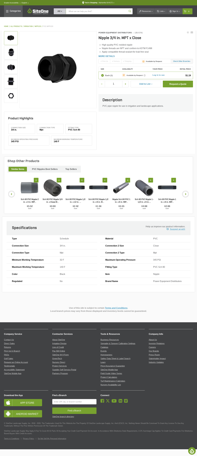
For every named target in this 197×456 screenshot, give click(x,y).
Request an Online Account (16, 362)
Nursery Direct (58, 362)
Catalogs (104, 347)
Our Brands (154, 351)
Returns (7, 347)
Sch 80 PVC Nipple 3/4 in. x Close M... (53, 200)
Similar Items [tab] (17, 169)
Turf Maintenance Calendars (113, 381)
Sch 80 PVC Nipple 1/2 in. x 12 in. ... (76, 200)
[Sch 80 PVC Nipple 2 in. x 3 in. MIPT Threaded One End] (30, 188)
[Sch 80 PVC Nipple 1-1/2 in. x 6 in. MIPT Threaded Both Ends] (144, 188)
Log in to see (159, 75)
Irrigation (28, 26)
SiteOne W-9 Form (60, 355)
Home (6, 26)
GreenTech (57, 358)
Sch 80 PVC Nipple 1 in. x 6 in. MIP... (167, 200)
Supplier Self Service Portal (64, 370)
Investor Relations (157, 343)
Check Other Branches (181, 61)
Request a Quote (177, 84)
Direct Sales (9, 343)
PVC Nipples (48, 26)
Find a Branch (59, 395)
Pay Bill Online (58, 351)
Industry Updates (156, 362)
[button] (25, 3)
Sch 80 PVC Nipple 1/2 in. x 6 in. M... (98, 200)
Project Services (59, 366)
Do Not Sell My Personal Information (52, 439)
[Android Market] (26, 413)
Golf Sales (8, 358)
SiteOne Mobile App (12, 373)
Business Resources (110, 340)
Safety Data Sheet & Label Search (115, 358)
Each (109, 75)
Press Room (154, 355)
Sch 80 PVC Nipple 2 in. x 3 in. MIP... (30, 200)
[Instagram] (126, 402)
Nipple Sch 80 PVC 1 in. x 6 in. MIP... (121, 200)
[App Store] (26, 402)
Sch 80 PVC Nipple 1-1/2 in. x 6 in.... (144, 200)
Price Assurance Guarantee (113, 366)
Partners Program (60, 373)
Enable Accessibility (11, 3)
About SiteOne (58, 340)
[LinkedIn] (121, 402)
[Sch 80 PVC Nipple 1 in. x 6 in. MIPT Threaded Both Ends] (167, 188)
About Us (153, 340)
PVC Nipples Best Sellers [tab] (45, 169)
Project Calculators (109, 377)
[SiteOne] (38, 14)
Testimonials (9, 366)
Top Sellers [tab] (71, 169)
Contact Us (9, 340)
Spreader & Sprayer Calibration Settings (118, 343)
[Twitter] (108, 402)
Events (104, 351)
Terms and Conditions (116, 308)
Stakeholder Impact (157, 358)
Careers (152, 347)
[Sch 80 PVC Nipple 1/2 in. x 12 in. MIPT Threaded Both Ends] (75, 188)
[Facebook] (103, 402)
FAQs (6, 355)
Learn (103, 362)
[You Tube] (114, 402)
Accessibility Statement (14, 370)
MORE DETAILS (106, 56)
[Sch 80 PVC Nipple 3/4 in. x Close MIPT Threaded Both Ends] (52, 188)
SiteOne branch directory (63, 417)
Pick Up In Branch (12, 351)
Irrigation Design (59, 343)
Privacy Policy (28, 439)
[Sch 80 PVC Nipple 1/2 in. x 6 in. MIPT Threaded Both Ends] (98, 188)
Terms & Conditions (11, 439)
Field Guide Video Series (111, 373)
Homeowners (106, 355)
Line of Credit (58, 347)
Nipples (38, 26)
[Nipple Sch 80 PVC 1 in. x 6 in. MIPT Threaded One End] (121, 188)
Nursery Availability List (111, 385)
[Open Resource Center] (192, 451)
